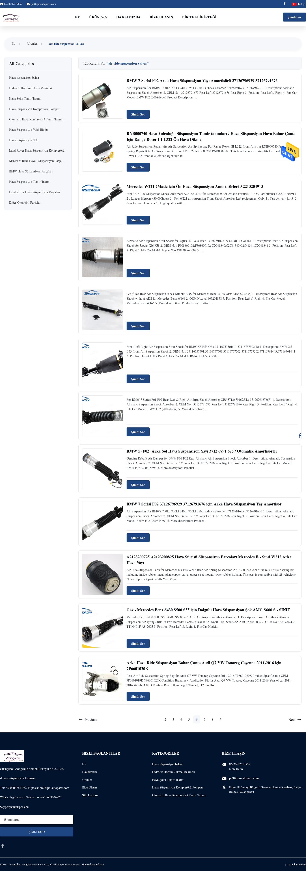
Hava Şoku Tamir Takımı (168, 779)
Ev (77, 17)
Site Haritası (90, 795)
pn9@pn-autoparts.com (43, 4)
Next (292, 719)
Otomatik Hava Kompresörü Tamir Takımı (179, 795)
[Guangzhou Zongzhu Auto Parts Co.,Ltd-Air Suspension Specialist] (10, 17)
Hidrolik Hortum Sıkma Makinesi (173, 772)
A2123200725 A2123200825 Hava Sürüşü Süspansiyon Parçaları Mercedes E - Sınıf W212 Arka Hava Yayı (209, 559)
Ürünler (32, 43)
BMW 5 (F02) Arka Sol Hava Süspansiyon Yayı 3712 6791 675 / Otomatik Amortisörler (202, 451)
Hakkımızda (128, 17)
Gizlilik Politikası (297, 864)
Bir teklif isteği (199, 17)
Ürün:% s (98, 17)
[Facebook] (285, 4)
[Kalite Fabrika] (102, 257)
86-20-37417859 (239, 764)
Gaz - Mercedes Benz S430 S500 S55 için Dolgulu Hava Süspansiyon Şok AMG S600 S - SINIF (208, 610)
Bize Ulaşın (161, 17)
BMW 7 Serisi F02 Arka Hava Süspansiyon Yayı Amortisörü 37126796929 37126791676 (202, 80)
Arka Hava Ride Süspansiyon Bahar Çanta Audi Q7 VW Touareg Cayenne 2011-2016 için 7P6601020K (204, 665)
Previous (91, 719)
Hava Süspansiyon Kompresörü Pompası (177, 787)
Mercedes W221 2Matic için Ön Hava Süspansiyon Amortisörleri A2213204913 (195, 186)
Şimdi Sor (294, 17)
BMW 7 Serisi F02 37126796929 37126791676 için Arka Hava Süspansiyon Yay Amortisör (204, 504)
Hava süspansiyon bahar (167, 764)
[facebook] (2, 846)
